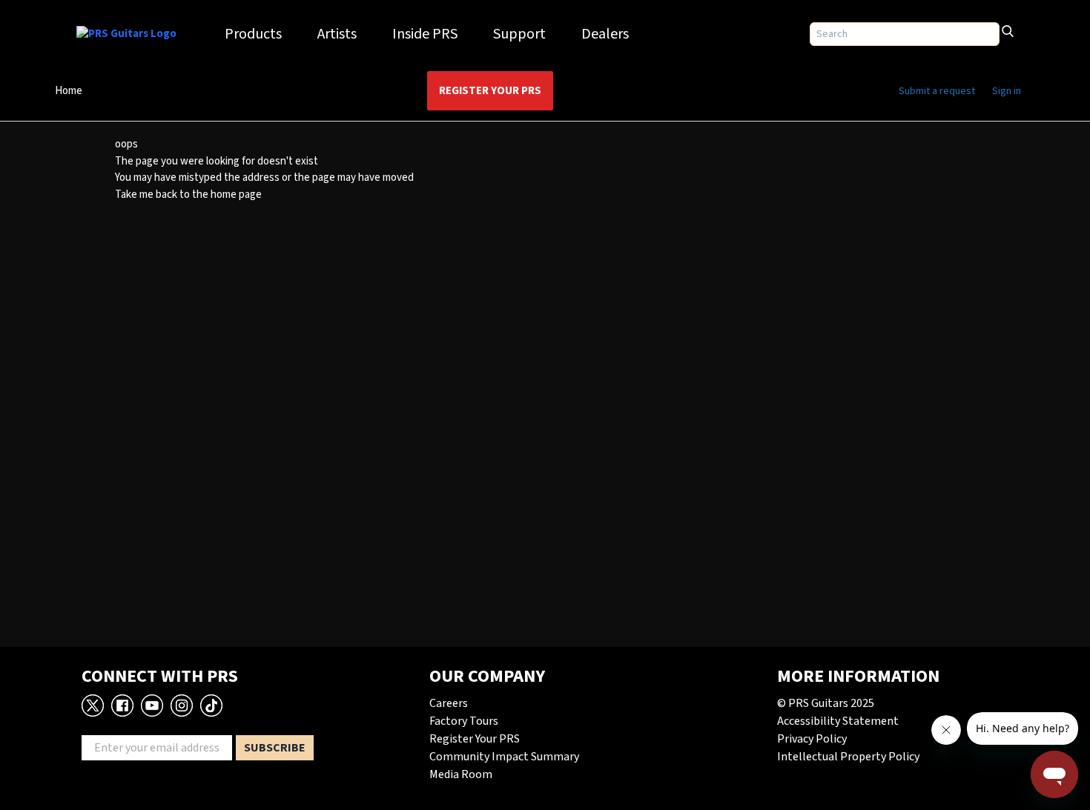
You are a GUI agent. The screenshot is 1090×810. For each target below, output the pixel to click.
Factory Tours (463, 721)
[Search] (1008, 29)
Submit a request (937, 91)
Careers (448, 703)
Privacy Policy (812, 739)
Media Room (460, 774)
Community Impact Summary (504, 756)
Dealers (605, 34)
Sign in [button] (1006, 91)
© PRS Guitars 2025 (825, 703)
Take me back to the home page (188, 194)
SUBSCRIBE (274, 748)
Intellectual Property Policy (848, 756)
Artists (337, 34)
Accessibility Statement (838, 721)
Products (253, 34)
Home (68, 91)
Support (519, 34)
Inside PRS (425, 34)
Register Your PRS (490, 91)
